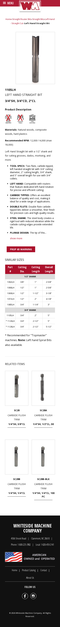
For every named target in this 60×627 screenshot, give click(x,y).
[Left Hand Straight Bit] (35, 58)
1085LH (10, 304)
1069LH (10, 293)
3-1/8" (49, 293)
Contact (43, 570)
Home (9, 19)
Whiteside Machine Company (29, 613)
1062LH (10, 282)
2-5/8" (49, 282)
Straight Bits (38, 19)
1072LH (10, 299)
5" (49, 315)
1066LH (10, 287)
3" (49, 304)
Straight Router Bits (22, 19)
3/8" (22, 282)
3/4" (22, 304)
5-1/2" (49, 326)
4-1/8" (49, 299)
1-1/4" (35, 304)
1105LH (10, 315)
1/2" (22, 287)
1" (36, 282)
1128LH (11, 326)
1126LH (11, 321)
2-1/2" (35, 321)
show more (16, 238)
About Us (30, 577)
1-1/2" (35, 293)
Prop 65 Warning (21, 249)
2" (36, 299)
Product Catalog (29, 570)
